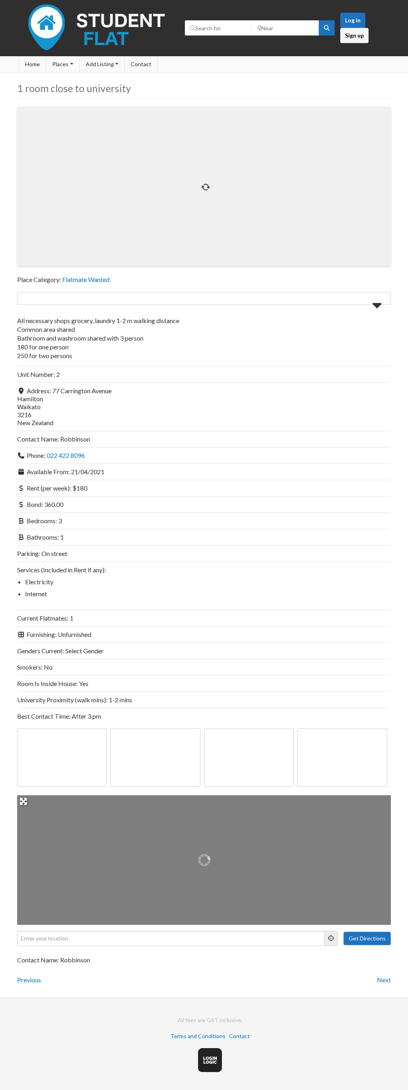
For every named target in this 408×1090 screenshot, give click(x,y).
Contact (141, 64)
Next (384, 980)
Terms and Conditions (198, 1036)
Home (32, 64)
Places (60, 64)
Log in (353, 20)
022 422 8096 (66, 455)
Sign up (354, 35)
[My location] (331, 938)
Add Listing (100, 64)
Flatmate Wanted (86, 279)
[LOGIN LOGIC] (210, 1069)
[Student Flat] (99, 52)
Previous (29, 980)
